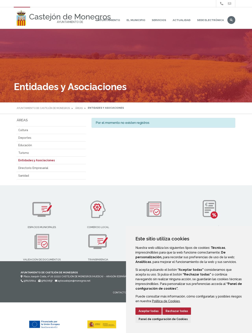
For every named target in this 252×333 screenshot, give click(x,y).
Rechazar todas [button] (177, 311)
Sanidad (23, 175)
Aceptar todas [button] (148, 311)
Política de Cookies (166, 301)
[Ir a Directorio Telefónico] (221, 3)
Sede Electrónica (210, 20)
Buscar (231, 20)
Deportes (24, 137)
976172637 (47, 280)
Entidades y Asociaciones (36, 160)
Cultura (23, 130)
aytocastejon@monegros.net (73, 280)
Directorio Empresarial (33, 168)
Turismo (23, 152)
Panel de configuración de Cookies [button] (163, 319)
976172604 (29, 280)
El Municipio (136, 20)
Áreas (79, 108)
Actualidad (182, 20)
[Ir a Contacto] (229, 3)
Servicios (159, 20)
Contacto (120, 292)
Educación (25, 145)
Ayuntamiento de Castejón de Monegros (43, 108)
